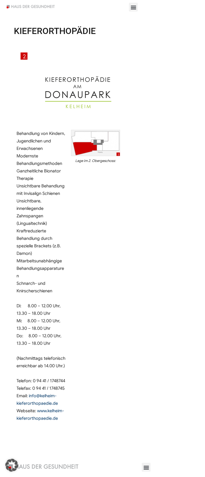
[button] (133, 7)
